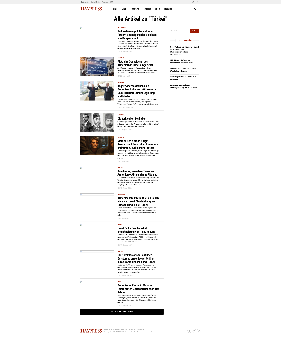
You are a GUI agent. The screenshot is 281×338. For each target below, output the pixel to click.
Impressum (131, 330)
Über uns (124, 330)
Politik (114, 8)
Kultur (123, 8)
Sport (157, 8)
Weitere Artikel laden (122, 312)
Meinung (147, 8)
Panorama (135, 8)
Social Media (95, 2)
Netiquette (85, 2)
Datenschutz (140, 330)
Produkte (105, 2)
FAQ (111, 2)
